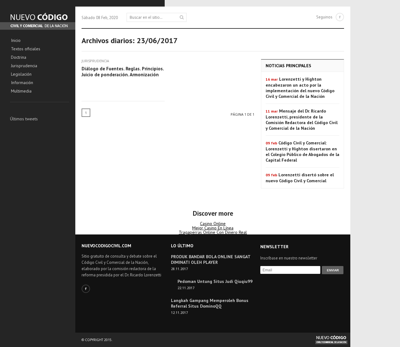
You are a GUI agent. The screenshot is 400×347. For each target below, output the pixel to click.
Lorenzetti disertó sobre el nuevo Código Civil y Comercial (300, 178)
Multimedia (21, 91)
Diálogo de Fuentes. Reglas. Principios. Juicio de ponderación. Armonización (123, 72)
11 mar (272, 111)
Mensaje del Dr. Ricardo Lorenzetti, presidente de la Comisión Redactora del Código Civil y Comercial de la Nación (302, 119)
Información (22, 82)
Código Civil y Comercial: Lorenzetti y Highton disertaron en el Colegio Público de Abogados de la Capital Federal (302, 151)
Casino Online (213, 223)
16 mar (272, 79)
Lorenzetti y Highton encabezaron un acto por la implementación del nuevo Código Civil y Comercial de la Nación (300, 87)
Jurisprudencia (24, 65)
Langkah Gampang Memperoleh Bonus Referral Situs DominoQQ (209, 303)
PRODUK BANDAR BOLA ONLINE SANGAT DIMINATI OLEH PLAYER (210, 259)
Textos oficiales (25, 49)
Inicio (16, 40)
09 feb (271, 143)
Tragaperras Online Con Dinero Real (213, 232)
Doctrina (18, 57)
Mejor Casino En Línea (212, 228)
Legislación (21, 74)
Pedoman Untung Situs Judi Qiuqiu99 (215, 281)
